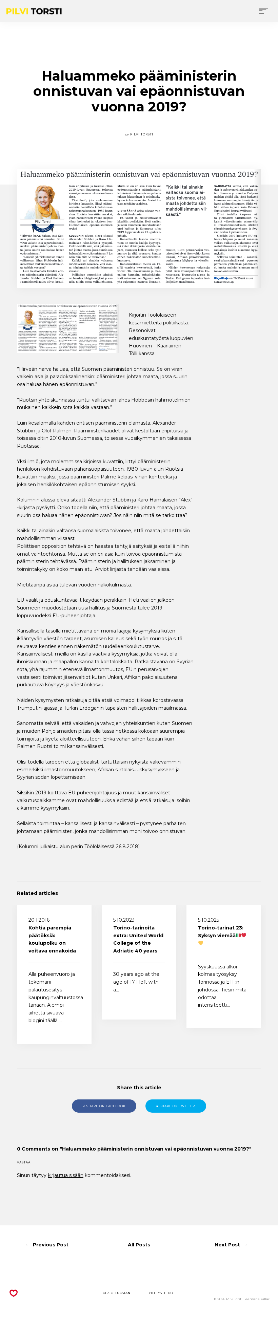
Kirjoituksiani (117, 1293)
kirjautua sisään (65, 1175)
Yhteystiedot (162, 1293)
